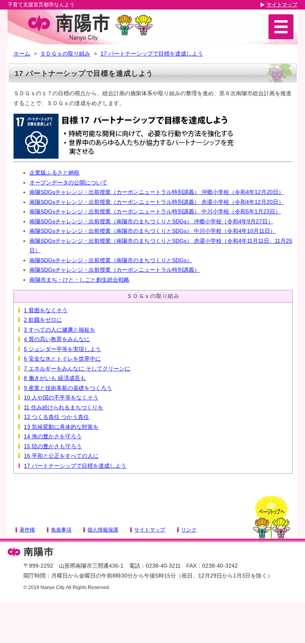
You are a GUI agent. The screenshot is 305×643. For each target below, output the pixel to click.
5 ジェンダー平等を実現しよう (62, 349)
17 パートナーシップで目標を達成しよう (151, 53)
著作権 (27, 530)
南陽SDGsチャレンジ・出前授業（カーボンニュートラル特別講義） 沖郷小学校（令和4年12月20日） (156, 192)
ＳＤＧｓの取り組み (65, 53)
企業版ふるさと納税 (54, 172)
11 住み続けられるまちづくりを (63, 407)
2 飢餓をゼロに (43, 320)
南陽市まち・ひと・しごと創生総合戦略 (79, 279)
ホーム (22, 53)
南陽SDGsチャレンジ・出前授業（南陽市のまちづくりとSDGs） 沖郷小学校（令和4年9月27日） (151, 221)
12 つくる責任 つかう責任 (56, 417)
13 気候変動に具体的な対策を (61, 427)
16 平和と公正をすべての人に (61, 456)
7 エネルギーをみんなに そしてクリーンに (77, 368)
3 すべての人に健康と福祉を (59, 329)
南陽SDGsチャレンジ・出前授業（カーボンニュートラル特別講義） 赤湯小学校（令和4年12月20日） (156, 202)
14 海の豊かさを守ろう (53, 436)
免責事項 (61, 530)
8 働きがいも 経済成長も (55, 378)
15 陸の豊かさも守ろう (53, 446)
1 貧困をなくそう (46, 310)
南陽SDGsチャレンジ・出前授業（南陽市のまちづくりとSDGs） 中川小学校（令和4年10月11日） (152, 231)
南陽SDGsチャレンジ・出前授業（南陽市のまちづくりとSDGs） (110, 260)
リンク (189, 530)
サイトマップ (281, 5)
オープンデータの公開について (68, 182)
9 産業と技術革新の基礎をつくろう (68, 388)
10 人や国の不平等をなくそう (61, 397)
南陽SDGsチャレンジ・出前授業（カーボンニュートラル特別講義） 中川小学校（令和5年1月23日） (155, 211)
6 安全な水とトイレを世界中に (62, 358)
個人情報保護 (102, 530)
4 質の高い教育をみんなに (57, 339)
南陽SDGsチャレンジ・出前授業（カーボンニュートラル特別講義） (114, 270)
